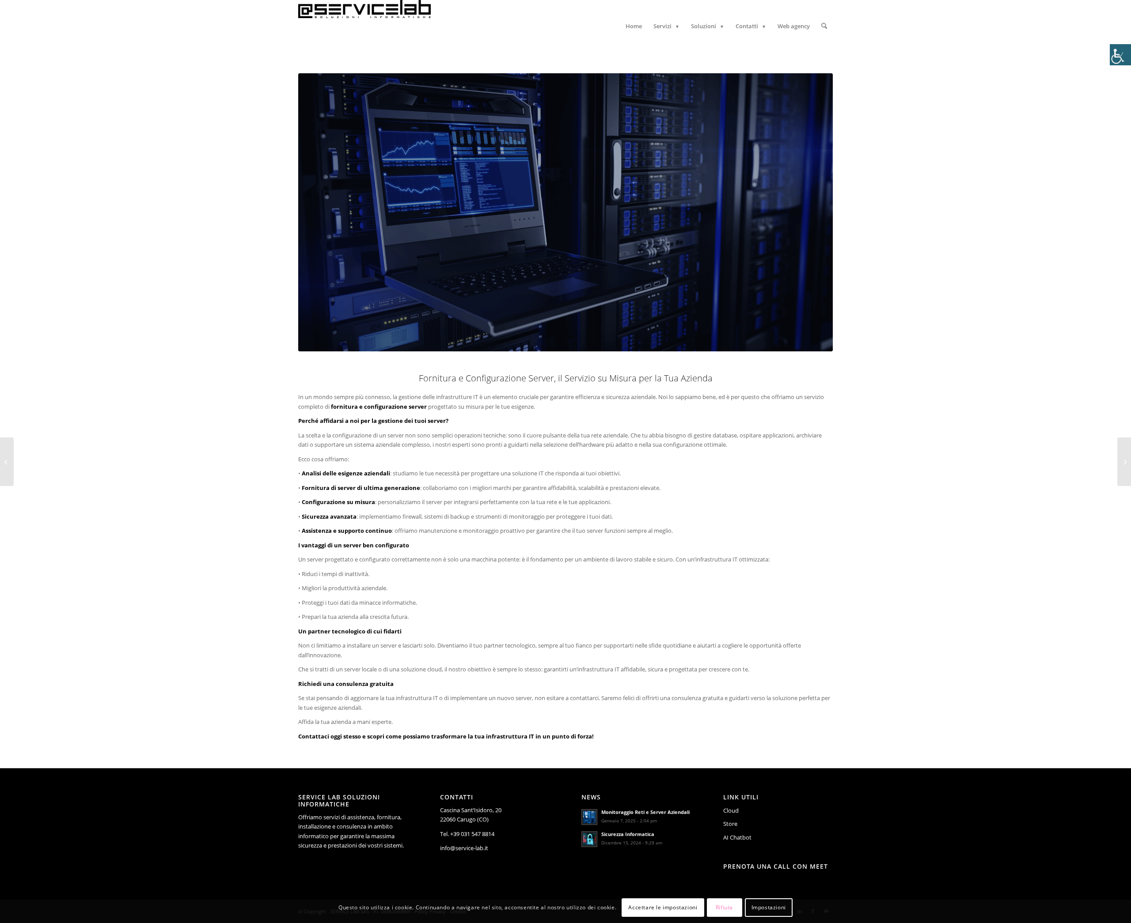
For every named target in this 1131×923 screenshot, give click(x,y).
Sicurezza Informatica (627, 834)
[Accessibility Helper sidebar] (1120, 54)
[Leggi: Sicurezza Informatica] (589, 839)
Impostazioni (768, 907)
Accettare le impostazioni (662, 907)
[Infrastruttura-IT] (565, 212)
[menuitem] (634, 26)
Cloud (731, 810)
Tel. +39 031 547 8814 (467, 834)
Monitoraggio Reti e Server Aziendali (645, 812)
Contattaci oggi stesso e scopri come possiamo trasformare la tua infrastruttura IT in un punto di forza (445, 736)
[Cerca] (824, 26)
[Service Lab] (364, 26)
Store (730, 824)
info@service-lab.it (464, 848)
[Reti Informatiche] (1124, 461)
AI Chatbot (737, 837)
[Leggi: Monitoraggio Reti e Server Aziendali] (589, 817)
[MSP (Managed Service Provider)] (7, 461)
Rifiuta (724, 907)
